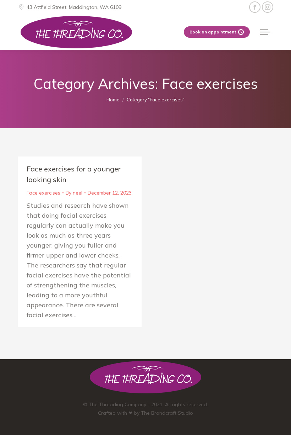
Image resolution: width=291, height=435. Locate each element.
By (74, 193)
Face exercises (43, 193)
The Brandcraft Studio (167, 413)
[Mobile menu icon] (265, 32)
